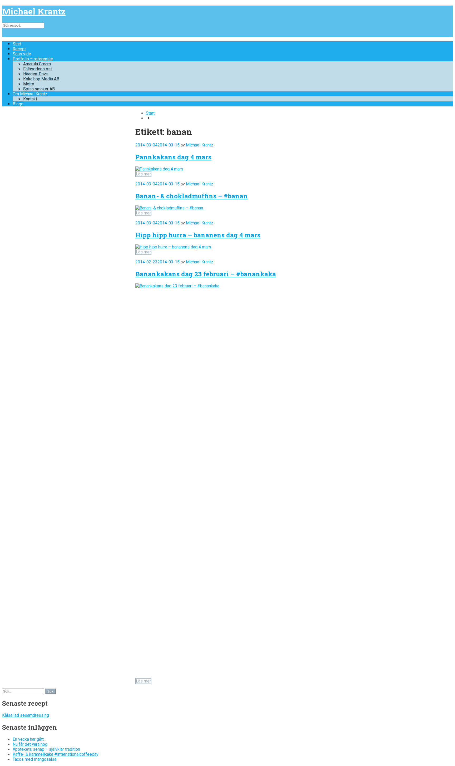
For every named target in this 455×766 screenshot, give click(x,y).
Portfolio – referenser (33, 58)
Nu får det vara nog (30, 744)
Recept (19, 48)
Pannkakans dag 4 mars (173, 157)
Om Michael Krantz (30, 93)
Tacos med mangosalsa (34, 759)
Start (17, 43)
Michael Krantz (34, 11)
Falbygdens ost (37, 68)
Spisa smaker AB (39, 88)
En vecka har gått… (29, 739)
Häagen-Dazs (35, 73)
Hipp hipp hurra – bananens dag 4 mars (197, 235)
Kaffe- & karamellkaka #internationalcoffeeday (55, 754)
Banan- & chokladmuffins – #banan (191, 196)
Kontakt (30, 98)
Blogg (18, 103)
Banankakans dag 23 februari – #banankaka (205, 274)
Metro (28, 83)
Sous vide (22, 53)
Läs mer (143, 173)
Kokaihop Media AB (41, 78)
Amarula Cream (37, 63)
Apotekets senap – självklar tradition (46, 749)
